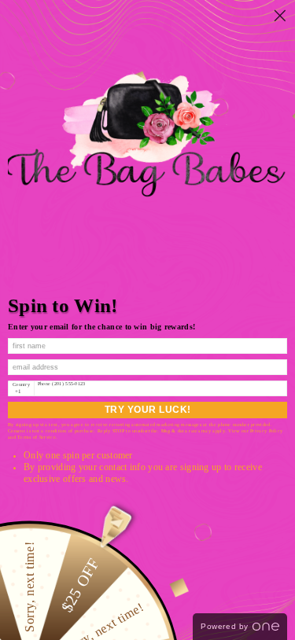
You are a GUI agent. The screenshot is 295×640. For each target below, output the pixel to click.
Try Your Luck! (148, 409)
